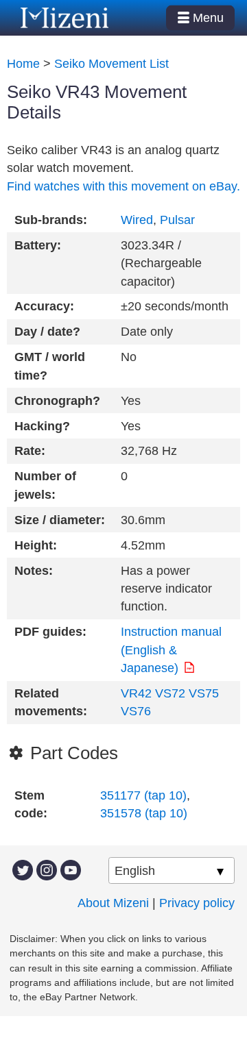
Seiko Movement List (111, 64)
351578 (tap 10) (143, 813)
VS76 (136, 711)
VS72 (170, 693)
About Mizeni (113, 903)
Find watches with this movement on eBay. (123, 186)
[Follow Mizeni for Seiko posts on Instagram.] (46, 869)
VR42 (136, 693)
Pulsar (177, 220)
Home (23, 64)
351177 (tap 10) (143, 795)
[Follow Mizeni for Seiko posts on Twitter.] (22, 869)
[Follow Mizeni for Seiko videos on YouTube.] (70, 869)
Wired (137, 220)
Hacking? (42, 426)
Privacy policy (197, 903)
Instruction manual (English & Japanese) (171, 650)
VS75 (204, 693)
